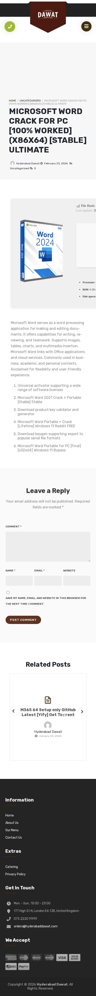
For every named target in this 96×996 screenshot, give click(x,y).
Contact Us (13, 838)
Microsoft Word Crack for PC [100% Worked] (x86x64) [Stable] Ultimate (48, 130)
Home (12, 100)
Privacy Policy (15, 874)
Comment (13, 526)
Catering (11, 867)
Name (10, 570)
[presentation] (13, 711)
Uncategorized (30, 100)
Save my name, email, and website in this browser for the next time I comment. (46, 600)
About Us (12, 823)
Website (69, 570)
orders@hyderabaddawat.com (36, 926)
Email (39, 570)
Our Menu (12, 830)
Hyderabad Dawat (28, 163)
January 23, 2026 (50, 736)
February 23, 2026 (56, 163)
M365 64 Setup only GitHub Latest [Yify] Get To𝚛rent (48, 712)
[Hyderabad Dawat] (48, 14)
